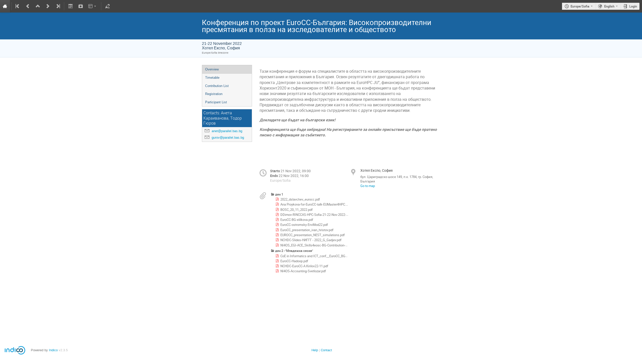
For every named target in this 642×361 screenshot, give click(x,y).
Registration (213, 94)
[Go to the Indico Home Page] (5, 6)
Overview (212, 69)
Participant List (216, 102)
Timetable (212, 77)
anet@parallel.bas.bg (227, 131)
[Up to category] (38, 6)
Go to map (367, 186)
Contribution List (217, 86)
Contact (326, 350)
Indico (53, 350)
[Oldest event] (18, 6)
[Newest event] (58, 6)
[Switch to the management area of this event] (108, 6)
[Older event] (28, 6)
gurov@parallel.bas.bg (228, 137)
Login (633, 6)
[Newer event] (48, 6)
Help (314, 350)
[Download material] (80, 6)
